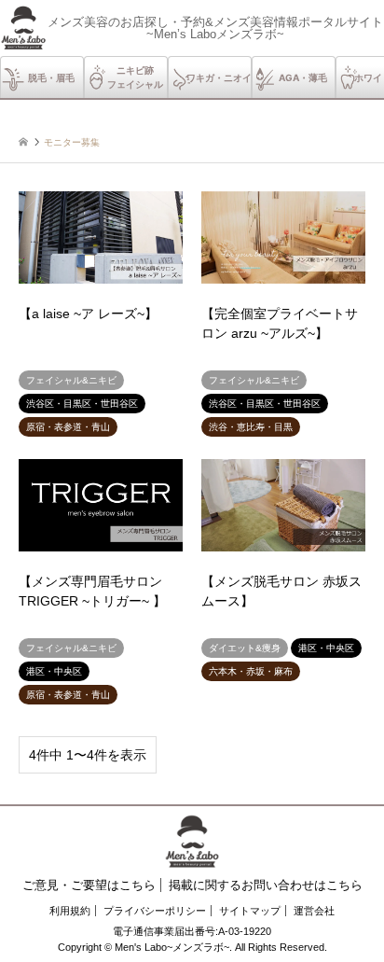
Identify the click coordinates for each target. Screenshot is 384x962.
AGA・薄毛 (303, 77)
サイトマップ (250, 910)
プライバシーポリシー (154, 910)
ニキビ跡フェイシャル (135, 77)
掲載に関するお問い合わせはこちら (266, 885)
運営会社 (314, 910)
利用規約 (69, 910)
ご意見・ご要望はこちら (89, 885)
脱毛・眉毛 (51, 77)
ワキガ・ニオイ (219, 77)
